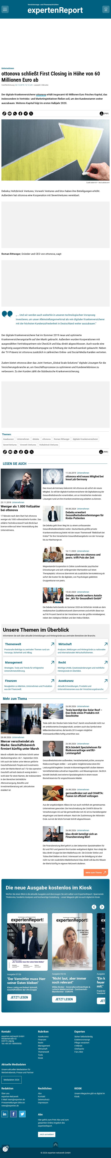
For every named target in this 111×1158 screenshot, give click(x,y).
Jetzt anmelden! (46, 1134)
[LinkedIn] (4, 1114)
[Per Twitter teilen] (31, 113)
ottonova (41, 94)
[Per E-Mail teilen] (4, 113)
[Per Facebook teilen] (20, 113)
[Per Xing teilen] (26, 113)
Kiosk (76, 1096)
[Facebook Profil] (13, 1114)
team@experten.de (16, 1099)
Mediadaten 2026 (11, 1080)
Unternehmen (7, 68)
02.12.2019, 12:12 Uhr (24, 85)
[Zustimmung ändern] (5, 1148)
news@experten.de (10, 1105)
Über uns (5, 1093)
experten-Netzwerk (9, 1096)
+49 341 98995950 (13, 1043)
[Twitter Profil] (22, 1114)
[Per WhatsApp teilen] (15, 113)
